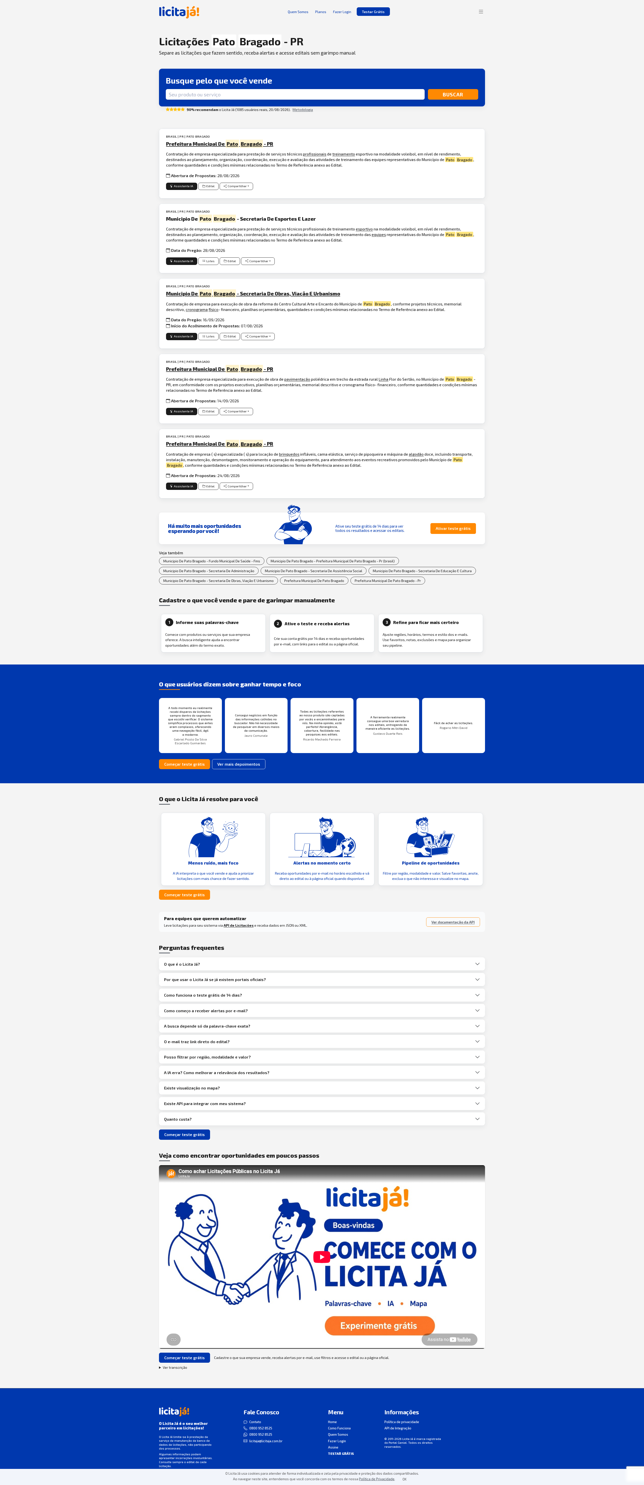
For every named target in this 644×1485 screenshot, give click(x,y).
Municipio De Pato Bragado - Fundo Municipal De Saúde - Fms (211, 561)
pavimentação (297, 379)
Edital (210, 186)
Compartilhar (237, 186)
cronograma (197, 309)
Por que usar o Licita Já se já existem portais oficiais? (215, 979)
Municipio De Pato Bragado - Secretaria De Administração (208, 571)
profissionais (314, 153)
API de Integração (397, 1428)
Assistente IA (183, 186)
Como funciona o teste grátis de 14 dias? (203, 995)
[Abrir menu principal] (481, 12)
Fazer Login (337, 1441)
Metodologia (303, 109)
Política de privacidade (401, 1422)
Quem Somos (338, 1434)
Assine (333, 1447)
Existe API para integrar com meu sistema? (205, 1103)
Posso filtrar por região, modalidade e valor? (207, 1056)
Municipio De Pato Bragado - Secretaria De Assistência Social (313, 571)
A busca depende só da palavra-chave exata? (207, 1026)
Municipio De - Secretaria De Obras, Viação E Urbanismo (253, 293)
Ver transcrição (175, 1367)
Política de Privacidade (376, 1479)
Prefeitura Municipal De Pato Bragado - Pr (388, 580)
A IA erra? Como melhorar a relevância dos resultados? (216, 1072)
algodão (416, 454)
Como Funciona (339, 1428)
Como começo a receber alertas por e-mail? (206, 1010)
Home (332, 1422)
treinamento (343, 153)
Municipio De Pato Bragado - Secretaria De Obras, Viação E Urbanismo (218, 580)
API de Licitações (239, 925)
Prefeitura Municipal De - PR (219, 144)
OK (405, 1479)
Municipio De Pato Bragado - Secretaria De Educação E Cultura (422, 571)
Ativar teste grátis (453, 528)
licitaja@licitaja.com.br (266, 1441)
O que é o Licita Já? (182, 964)
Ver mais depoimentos (238, 764)
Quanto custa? (178, 1119)
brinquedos (289, 454)
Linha (383, 379)
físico (213, 309)
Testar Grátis (373, 12)
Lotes (210, 261)
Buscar (453, 94)
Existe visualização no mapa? (192, 1087)
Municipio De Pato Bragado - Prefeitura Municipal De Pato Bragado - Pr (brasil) (333, 561)
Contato (255, 1422)
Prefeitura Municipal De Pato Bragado (314, 580)
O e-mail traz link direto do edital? (197, 1041)
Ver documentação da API (453, 922)
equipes (379, 234)
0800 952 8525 (260, 1428)
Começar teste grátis (184, 764)
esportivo (364, 228)
